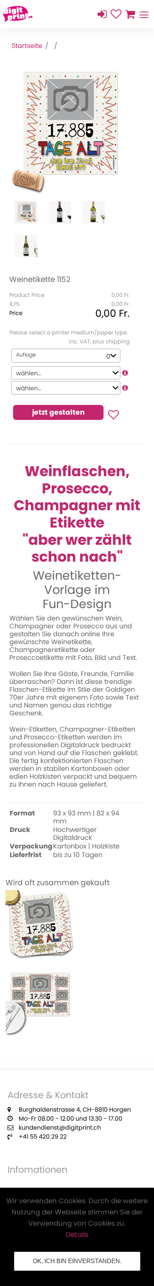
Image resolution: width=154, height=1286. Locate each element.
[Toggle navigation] (143, 14)
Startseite (27, 46)
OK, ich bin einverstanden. (77, 1261)
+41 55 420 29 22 (43, 1136)
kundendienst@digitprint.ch (60, 1127)
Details (77, 1234)
